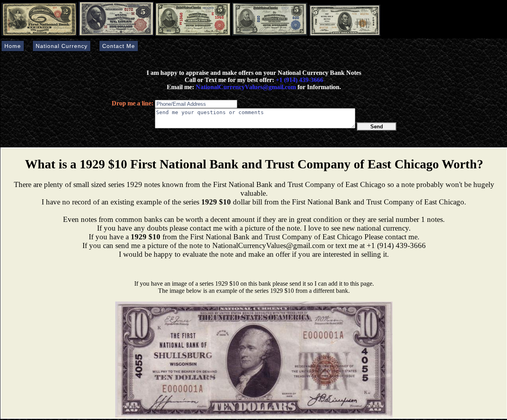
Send (376, 127)
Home (12, 46)
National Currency (62, 46)
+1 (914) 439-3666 (299, 79)
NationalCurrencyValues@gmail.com (245, 87)
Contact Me (118, 46)
